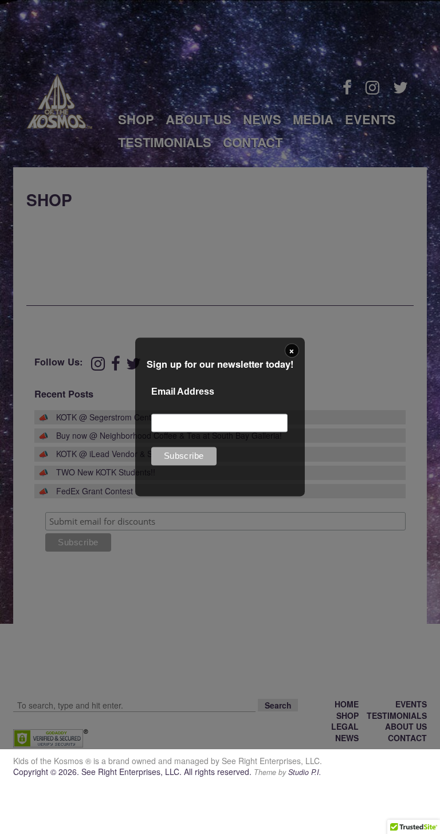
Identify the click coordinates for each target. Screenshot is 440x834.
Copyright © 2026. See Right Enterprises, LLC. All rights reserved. (133, 771)
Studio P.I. (304, 772)
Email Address (182, 391)
